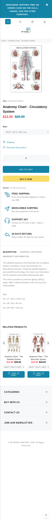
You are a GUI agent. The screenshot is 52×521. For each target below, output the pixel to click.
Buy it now (26, 179)
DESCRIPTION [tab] (9, 252)
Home (3, 41)
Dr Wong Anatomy (18, 188)
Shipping (10, 142)
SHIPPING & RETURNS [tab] (31, 252)
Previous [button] (4, 343)
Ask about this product (16, 147)
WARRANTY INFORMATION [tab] (16, 256)
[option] (26, 69)
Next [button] (48, 343)
